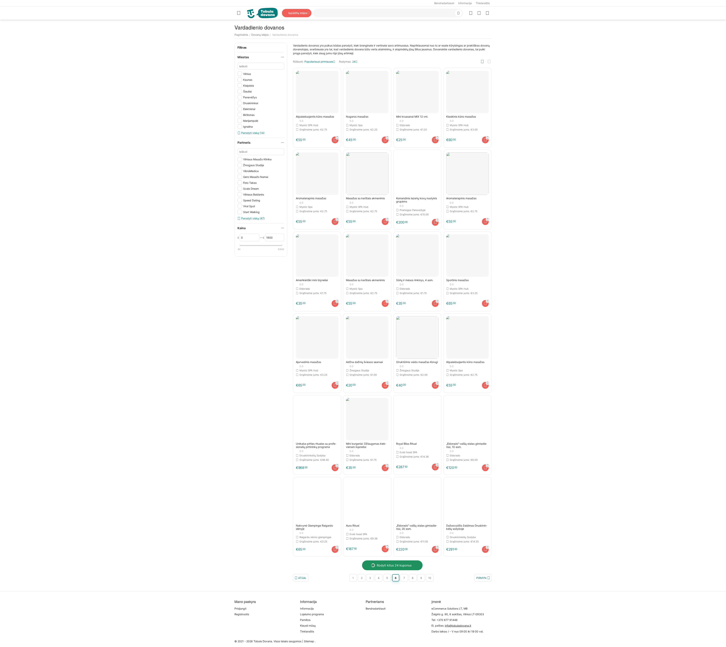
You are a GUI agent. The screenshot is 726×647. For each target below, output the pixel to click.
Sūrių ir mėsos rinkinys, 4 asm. (414, 280)
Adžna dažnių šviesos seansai (364, 362)
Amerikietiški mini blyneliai (312, 280)
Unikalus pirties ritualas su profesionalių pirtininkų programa (316, 445)
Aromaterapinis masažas (311, 198)
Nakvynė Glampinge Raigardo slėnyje (314, 527)
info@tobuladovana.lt (458, 625)
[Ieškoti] (458, 13)
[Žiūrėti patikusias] (471, 13)
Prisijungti (240, 608)
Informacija (465, 3)
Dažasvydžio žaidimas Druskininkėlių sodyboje (466, 527)
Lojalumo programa (312, 614)
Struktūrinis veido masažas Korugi (417, 362)
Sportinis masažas (457, 280)
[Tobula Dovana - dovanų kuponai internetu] (262, 12)
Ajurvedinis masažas (308, 362)
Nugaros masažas (357, 116)
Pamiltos (305, 619)
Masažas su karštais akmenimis (365, 198)
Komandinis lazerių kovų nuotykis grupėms (416, 200)
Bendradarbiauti (444, 3)
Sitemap (309, 641)
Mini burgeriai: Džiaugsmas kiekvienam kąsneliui (366, 445)
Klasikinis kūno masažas (461, 116)
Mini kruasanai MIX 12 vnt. (412, 116)
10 (429, 578)
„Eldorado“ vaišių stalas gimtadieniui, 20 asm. (416, 527)
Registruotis (241, 614)
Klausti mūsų (308, 625)
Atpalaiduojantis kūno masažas (315, 116)
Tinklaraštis (483, 3)
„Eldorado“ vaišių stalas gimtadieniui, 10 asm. (466, 445)
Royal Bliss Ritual (406, 443)
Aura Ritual (352, 525)
